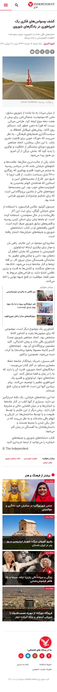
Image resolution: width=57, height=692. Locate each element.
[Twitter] (42, 51)
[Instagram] (35, 655)
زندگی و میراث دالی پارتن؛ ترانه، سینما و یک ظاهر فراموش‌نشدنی (28, 579)
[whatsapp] (21, 655)
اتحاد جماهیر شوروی (12, 458)
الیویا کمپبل (49, 44)
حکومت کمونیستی (30, 458)
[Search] (16, 5)
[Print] (32, 51)
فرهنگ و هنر (32, 475)
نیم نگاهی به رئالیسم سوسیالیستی (21, 292)
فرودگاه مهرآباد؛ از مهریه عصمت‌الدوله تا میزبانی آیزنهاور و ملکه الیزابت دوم (31, 615)
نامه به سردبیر (23, 664)
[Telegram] (28, 655)
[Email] (37, 51)
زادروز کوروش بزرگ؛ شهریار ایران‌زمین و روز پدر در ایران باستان (29, 543)
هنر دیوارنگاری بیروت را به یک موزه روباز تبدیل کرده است (21, 305)
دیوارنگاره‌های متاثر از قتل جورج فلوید (20, 316)
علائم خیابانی (47, 462)
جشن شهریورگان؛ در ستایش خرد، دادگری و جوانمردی (29, 507)
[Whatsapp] (47, 51)
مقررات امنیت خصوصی (42, 669)
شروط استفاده (46, 664)
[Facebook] (52, 51)
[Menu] (6, 5)
